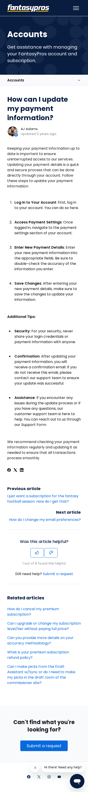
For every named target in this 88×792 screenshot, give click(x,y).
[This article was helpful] (37, 553)
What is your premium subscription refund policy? (38, 655)
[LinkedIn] (21, 470)
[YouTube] (59, 777)
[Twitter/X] (39, 777)
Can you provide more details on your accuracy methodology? (40, 640)
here (74, 207)
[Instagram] (49, 777)
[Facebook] (9, 470)
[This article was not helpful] (51, 553)
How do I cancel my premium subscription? (33, 611)
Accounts (15, 80)
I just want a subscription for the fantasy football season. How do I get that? (43, 498)
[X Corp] (15, 470)
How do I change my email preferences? (45, 519)
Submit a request (58, 573)
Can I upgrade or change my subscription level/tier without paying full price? (44, 626)
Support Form (33, 424)
